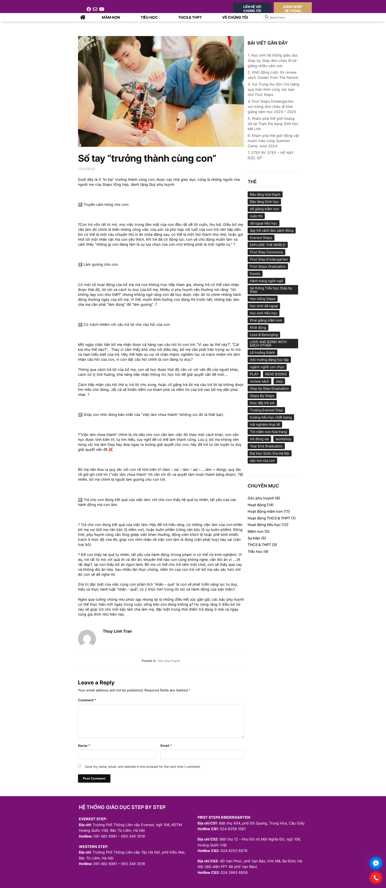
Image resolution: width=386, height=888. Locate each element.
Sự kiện (254, 538)
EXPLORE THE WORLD (268, 245)
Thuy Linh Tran (117, 631)
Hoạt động (257, 505)
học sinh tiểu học (263, 313)
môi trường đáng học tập (269, 360)
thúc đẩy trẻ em (262, 403)
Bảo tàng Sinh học (264, 201)
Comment (87, 700)
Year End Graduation (266, 446)
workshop (283, 439)
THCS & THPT (259, 544)
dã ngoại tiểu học (263, 223)
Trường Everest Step (266, 410)
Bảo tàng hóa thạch (265, 194)
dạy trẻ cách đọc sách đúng (271, 230)
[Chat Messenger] (375, 863)
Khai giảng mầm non (266, 320)
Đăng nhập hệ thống (292, 9)
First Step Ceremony (266, 252)
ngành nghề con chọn (267, 367)
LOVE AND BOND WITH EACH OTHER (268, 343)
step (279, 381)
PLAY (254, 374)
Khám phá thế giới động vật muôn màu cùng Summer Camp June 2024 (273, 140)
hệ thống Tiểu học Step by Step (271, 290)
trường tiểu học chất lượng (271, 417)
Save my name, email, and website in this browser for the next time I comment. (143, 766)
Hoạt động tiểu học (264, 524)
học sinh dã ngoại (264, 306)
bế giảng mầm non (264, 209)
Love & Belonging (264, 335)
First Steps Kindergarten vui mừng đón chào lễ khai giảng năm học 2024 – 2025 (272, 106)
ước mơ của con (262, 460)
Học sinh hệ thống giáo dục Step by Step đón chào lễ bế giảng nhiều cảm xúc (273, 60)
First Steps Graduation (268, 266)
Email (166, 745)
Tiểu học (255, 551)
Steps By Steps (262, 396)
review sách (259, 381)
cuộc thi (256, 216)
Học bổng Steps (262, 299)
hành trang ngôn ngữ (266, 281)
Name (84, 745)
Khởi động (258, 327)
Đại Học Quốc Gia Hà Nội (269, 453)
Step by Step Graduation (269, 388)
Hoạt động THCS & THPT (269, 518)
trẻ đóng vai (259, 439)
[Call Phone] (375, 877)
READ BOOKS (276, 374)
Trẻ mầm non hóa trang (268, 432)
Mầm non (256, 531)
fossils (255, 274)
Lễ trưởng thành (262, 352)
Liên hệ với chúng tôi (252, 9)
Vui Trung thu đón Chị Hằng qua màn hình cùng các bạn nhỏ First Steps (273, 89)
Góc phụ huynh (169, 661)
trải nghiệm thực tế (265, 424)
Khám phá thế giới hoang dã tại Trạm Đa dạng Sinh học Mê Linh (273, 123)
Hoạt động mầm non (265, 511)
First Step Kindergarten (269, 259)
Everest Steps (261, 238)
